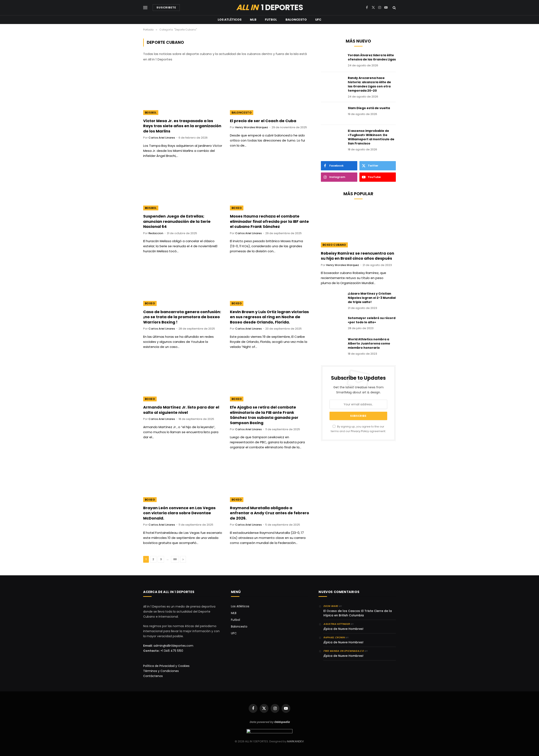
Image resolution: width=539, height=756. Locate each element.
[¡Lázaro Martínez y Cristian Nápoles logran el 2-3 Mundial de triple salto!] (332, 299)
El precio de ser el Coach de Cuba (263, 120)
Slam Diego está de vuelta (369, 108)
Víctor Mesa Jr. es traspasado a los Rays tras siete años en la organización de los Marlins (182, 126)
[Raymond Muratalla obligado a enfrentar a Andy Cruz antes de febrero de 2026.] (269, 479)
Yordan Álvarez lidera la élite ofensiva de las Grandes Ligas (372, 57)
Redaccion (155, 233)
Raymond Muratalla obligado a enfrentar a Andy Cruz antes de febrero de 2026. (269, 513)
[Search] (394, 7)
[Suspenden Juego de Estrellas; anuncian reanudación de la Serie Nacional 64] (182, 188)
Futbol (271, 19)
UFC (318, 19)
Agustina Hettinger (336, 624)
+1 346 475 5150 (171, 651)
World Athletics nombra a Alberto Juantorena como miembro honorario (369, 343)
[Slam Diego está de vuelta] (332, 114)
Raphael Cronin (334, 637)
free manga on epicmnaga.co (343, 651)
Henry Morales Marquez (251, 127)
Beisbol (151, 113)
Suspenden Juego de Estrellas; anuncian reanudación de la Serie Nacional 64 (177, 221)
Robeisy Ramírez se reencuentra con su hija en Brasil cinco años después (357, 256)
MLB (253, 19)
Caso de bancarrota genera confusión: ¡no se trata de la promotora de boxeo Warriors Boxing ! (182, 317)
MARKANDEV (295, 741)
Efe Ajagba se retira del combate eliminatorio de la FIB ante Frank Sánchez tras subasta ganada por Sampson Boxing (264, 415)
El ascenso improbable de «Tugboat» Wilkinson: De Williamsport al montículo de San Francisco (371, 137)
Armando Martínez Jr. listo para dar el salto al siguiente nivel (181, 410)
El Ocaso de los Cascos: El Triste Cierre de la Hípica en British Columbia (357, 613)
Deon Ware (330, 606)
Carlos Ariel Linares (161, 138)
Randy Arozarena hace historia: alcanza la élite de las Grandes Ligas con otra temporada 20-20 (369, 84)
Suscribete (166, 7)
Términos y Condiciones (161, 671)
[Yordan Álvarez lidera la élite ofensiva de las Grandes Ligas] (332, 61)
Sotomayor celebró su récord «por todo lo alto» (371, 320)
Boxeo (237, 208)
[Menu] (145, 7)
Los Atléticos (230, 19)
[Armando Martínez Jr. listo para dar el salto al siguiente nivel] (182, 379)
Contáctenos (153, 676)
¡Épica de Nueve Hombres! (343, 629)
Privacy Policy (360, 431)
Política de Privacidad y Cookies (166, 666)
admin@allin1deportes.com (173, 646)
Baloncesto (296, 19)
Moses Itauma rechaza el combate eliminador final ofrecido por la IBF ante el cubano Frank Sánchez (269, 221)
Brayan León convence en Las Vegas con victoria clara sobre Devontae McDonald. (179, 513)
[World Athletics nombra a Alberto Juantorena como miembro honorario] (332, 345)
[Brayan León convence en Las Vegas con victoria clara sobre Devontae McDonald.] (182, 479)
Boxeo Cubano (334, 245)
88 (175, 559)
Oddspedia (282, 722)
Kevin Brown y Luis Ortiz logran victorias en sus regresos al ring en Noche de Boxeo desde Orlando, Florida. (269, 317)
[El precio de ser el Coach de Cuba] (269, 92)
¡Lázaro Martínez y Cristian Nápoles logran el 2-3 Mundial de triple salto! (372, 297)
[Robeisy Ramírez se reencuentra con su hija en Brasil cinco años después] (358, 226)
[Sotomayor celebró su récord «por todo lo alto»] (332, 323)
